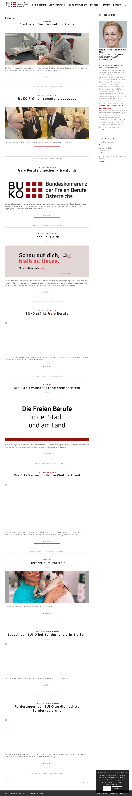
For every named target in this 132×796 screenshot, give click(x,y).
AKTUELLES (47, 21)
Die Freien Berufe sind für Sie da (47, 24)
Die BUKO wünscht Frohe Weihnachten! (47, 388)
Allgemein (47, 384)
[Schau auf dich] (47, 261)
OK (107, 788)
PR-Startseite (51, 95)
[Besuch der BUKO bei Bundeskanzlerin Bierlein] (47, 659)
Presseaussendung (52, 631)
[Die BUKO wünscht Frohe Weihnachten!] (47, 418)
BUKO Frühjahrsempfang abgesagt (47, 98)
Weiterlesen (47, 77)
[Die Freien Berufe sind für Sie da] (47, 49)
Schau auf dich (47, 237)
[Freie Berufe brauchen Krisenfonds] (47, 190)
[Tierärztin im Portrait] (47, 587)
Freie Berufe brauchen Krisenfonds (47, 170)
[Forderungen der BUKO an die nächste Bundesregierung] (47, 735)
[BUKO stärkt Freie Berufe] (47, 338)
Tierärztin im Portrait (47, 563)
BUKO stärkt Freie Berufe (47, 313)
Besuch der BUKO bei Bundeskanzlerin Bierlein (47, 634)
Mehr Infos (117, 788)
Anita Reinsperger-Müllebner (53, 87)
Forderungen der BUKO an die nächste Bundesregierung (47, 708)
